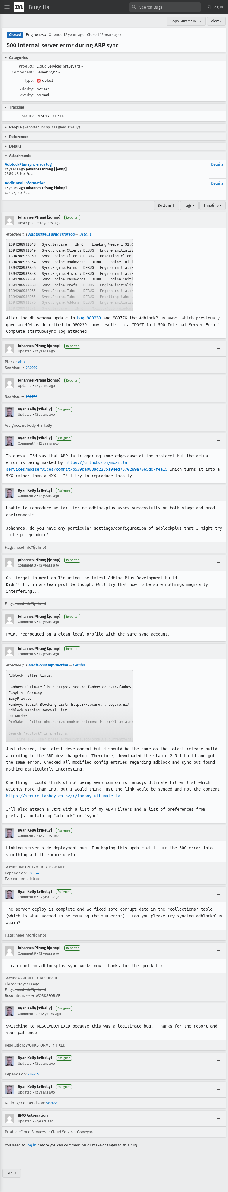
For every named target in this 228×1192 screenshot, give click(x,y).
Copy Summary (183, 21)
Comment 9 (27, 953)
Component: (23, 72)
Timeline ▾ (212, 205)
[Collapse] (218, 220)
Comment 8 (27, 897)
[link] (69, 275)
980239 (31, 368)
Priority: (26, 89)
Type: (29, 80)
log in (31, 1145)
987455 (33, 1074)
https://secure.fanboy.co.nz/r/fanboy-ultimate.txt (64, 795)
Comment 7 (27, 836)
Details (217, 164)
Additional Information (25, 183)
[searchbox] (165, 7)
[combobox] (165, 7)
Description (27, 223)
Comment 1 (27, 443)
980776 (31, 396)
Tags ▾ (189, 205)
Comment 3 (27, 565)
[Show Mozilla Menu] (19, 7)
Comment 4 (27, 622)
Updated (25, 351)
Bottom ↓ (166, 205)
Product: (26, 66)
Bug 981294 (36, 34)
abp (21, 362)
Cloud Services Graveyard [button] (60, 66)
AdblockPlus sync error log (28, 164)
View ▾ (216, 21)
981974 (33, 873)
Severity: (26, 95)
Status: (28, 116)
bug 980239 (89, 318)
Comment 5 (27, 654)
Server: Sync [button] (48, 72)
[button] (214, 7)
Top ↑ (11, 1173)
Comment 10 (28, 1014)
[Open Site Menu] (7, 7)
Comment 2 (27, 496)
